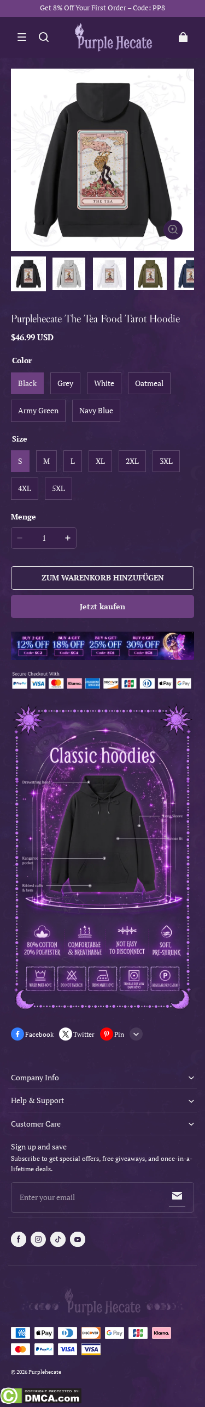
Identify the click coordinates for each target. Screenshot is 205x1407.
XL (100, 461)
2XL (132, 461)
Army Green (38, 410)
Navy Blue (96, 410)
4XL (24, 488)
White (104, 383)
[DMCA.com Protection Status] (40, 1397)
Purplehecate (44, 1371)
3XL (166, 461)
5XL (58, 488)
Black (27, 383)
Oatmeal (149, 383)
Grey (65, 383)
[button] (22, 37)
